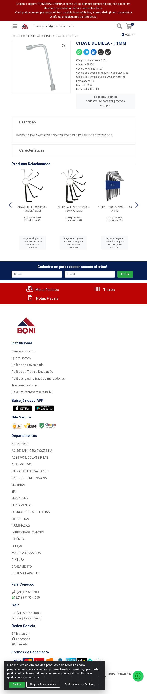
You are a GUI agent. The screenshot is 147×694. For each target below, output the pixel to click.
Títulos (108, 290)
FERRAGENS (20, 498)
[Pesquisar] (119, 26)
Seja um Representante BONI (32, 392)
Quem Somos (21, 358)
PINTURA (18, 559)
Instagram (23, 633)
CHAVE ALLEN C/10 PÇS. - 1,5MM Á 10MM (73, 209)
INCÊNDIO (18, 539)
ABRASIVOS (20, 444)
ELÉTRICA (18, 485)
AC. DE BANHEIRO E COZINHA (32, 451)
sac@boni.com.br (28, 618)
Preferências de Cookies (79, 684)
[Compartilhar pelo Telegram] (86, 52)
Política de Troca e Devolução (32, 372)
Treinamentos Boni (25, 385)
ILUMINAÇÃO (21, 525)
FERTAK (88, 85)
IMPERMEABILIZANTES (28, 532)
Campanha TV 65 (23, 351)
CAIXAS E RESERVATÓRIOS (30, 471)
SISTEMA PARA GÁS (26, 573)
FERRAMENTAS (22, 505)
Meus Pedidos (47, 290)
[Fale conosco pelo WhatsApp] (138, 676)
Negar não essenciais (43, 684)
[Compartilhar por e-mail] (101, 52)
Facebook (23, 639)
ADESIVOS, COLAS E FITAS (30, 457)
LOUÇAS (17, 546)
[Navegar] (10, 205)
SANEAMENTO (22, 566)
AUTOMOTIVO (21, 464)
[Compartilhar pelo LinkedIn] (94, 52)
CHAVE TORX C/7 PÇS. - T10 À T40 (115, 209)
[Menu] (15, 26)
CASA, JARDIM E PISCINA (29, 478)
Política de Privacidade (28, 365)
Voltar (129, 35)
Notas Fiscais (46, 298)
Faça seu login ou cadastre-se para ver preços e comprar (106, 101)
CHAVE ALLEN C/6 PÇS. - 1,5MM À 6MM (32, 209)
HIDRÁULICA (20, 519)
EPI (14, 491)
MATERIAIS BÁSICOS (26, 553)
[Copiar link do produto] (108, 52)
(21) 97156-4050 (28, 597)
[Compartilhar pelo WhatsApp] (79, 52)
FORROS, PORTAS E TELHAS (31, 512)
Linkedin (22, 644)
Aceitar (17, 684)
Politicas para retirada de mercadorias (38, 378)
